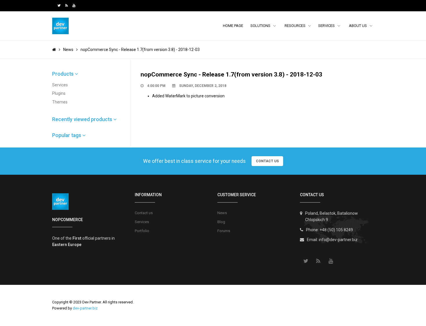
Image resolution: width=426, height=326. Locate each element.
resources (295, 25)
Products (63, 74)
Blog (221, 222)
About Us (358, 25)
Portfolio (142, 231)
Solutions (260, 25)
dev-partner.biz (85, 308)
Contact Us (267, 161)
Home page (233, 25)
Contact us (144, 213)
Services (327, 25)
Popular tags (67, 135)
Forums (223, 231)
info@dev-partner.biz (338, 239)
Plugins (58, 93)
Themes (60, 102)
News (68, 49)
